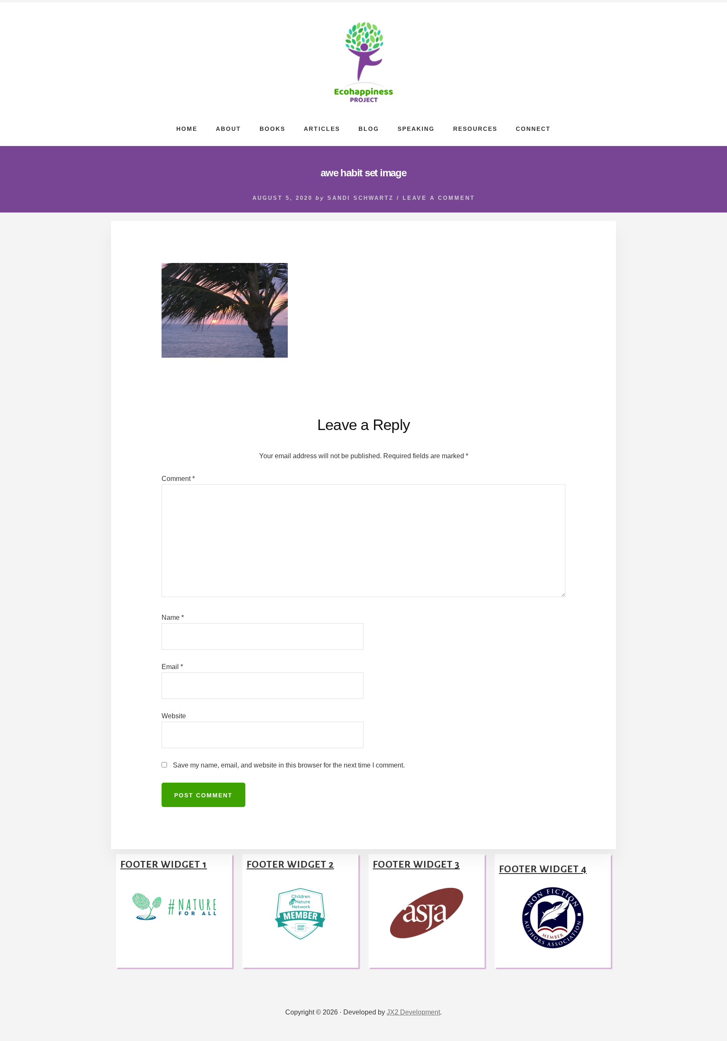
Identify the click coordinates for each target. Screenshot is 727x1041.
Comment (178, 478)
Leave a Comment (439, 198)
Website (174, 716)
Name (173, 617)
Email (172, 666)
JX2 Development (413, 1012)
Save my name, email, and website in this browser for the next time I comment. (289, 765)
